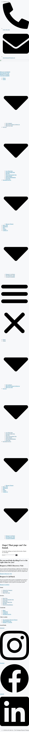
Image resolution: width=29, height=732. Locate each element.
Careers (4, 229)
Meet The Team (9, 125)
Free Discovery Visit (10, 275)
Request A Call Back (10, 274)
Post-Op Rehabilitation (11, 177)
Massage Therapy (10, 224)
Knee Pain (8, 178)
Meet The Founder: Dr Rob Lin (13, 124)
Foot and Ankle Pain (10, 172)
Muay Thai (5, 225)
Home (4, 78)
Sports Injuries (9, 176)
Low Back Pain (9, 171)
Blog (4, 227)
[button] (14, 308)
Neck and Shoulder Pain (11, 174)
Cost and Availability (10, 276)
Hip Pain (8, 173)
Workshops (5, 226)
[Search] (16, 555)
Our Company (9, 123)
